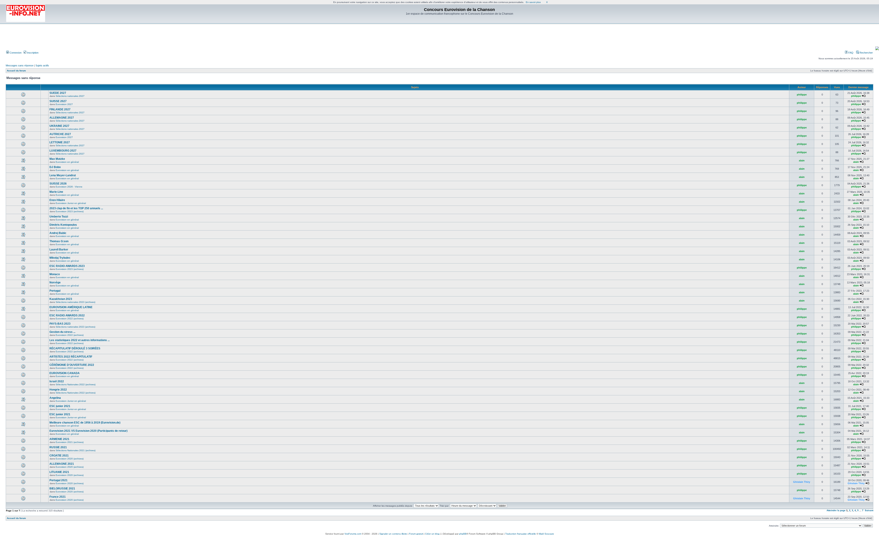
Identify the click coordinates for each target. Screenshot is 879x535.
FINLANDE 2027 (60, 109)
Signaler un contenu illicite (393, 533)
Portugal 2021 (58, 480)
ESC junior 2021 (59, 406)
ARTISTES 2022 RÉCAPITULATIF (70, 356)
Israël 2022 (56, 381)
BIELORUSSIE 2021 (62, 488)
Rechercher (866, 52)
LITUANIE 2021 (59, 472)
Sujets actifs (42, 65)
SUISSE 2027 (58, 101)
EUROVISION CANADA (64, 373)
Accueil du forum (16, 70)
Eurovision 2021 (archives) (70, 442)
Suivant (869, 510)
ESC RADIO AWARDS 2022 (67, 315)
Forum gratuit (416, 533)
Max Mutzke (57, 158)
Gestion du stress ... (62, 332)
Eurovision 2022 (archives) (70, 318)
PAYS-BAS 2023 (60, 323)
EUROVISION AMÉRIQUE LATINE (70, 307)
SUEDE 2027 (57, 93)
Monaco (54, 274)
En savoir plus (533, 2)
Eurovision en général (67, 162)
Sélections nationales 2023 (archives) (75, 302)
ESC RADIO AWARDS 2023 (67, 266)
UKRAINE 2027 (59, 126)
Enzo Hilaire (57, 200)
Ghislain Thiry (801, 482)
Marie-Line (56, 191)
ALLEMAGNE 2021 (61, 463)
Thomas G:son (58, 241)
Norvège (55, 282)
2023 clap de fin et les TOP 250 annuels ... (76, 208)
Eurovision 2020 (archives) (70, 458)
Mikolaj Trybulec (60, 257)
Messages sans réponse (19, 65)
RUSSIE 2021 (58, 447)
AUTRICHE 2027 (60, 134)
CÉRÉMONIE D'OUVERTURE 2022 (71, 365)
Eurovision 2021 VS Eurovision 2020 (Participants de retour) (88, 430)
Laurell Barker (58, 249)
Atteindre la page (836, 510)
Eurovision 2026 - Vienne (69, 186)
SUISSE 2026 (58, 183)
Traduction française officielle (520, 533)
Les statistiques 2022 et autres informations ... (79, 340)
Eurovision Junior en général (71, 203)
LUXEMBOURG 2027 (62, 150)
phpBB (463, 533)
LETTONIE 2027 (59, 142)
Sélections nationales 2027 (70, 96)
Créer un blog (432, 533)
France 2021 (57, 496)
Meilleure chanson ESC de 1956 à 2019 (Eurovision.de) (84, 422)
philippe (802, 94)
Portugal (54, 290)
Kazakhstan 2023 (60, 299)
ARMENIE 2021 (59, 439)
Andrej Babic (57, 233)
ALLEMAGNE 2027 (61, 117)
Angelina (55, 397)
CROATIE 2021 (59, 455)
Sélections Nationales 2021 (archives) (75, 450)
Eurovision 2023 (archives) (70, 211)
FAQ (850, 52)
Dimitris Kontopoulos (63, 224)
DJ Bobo (55, 167)
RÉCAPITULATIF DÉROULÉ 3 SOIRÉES (74, 348)
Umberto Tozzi (58, 216)
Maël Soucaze (546, 533)
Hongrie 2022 (58, 389)
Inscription (32, 52)
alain (802, 160)
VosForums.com (353, 533)
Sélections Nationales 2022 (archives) (75, 384)
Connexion (15, 52)
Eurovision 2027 (64, 104)
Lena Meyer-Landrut (62, 175)
